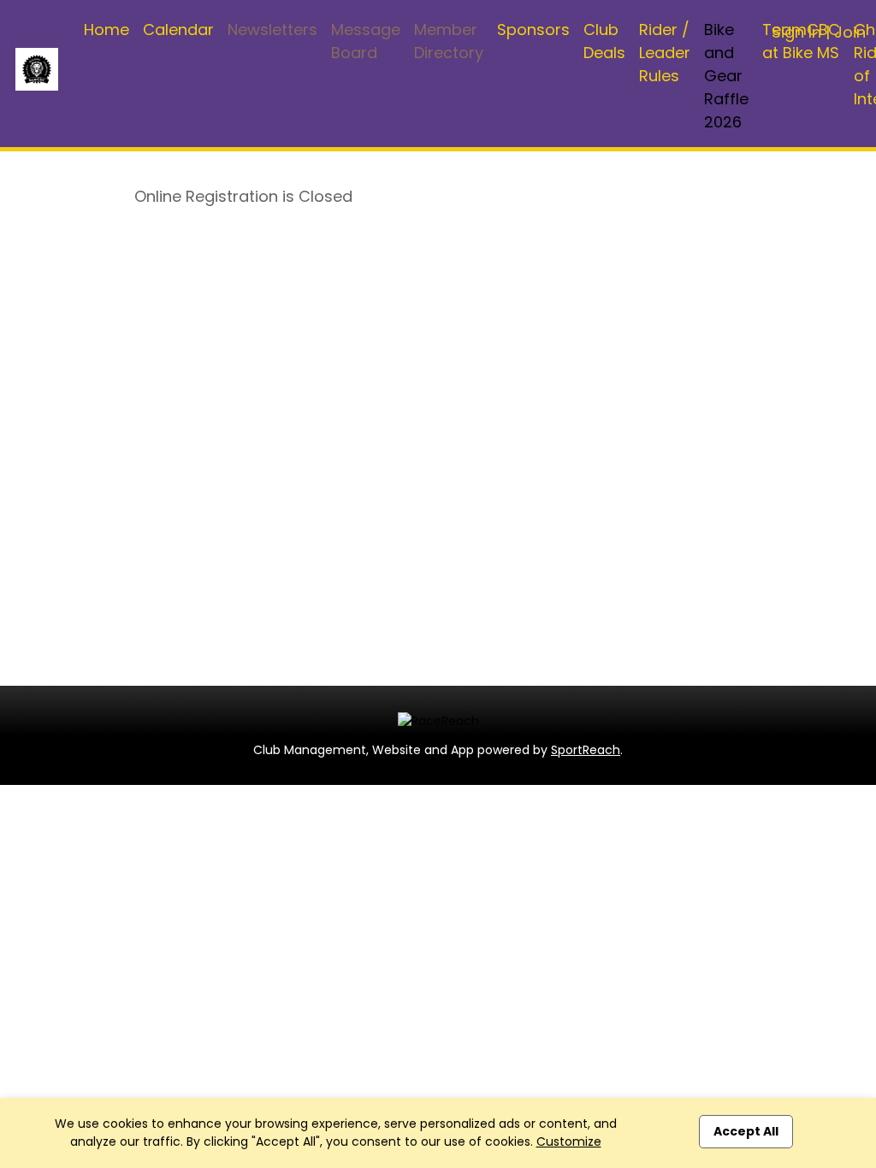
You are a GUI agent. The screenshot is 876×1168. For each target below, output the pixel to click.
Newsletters (272, 29)
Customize (568, 1141)
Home (106, 29)
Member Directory (448, 41)
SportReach (585, 749)
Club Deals (604, 41)
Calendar (178, 29)
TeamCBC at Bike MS (801, 41)
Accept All (745, 1131)
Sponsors (533, 29)
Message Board (365, 41)
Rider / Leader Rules (664, 52)
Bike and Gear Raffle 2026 (726, 76)
